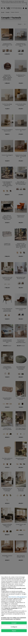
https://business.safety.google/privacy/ (18, 597)
